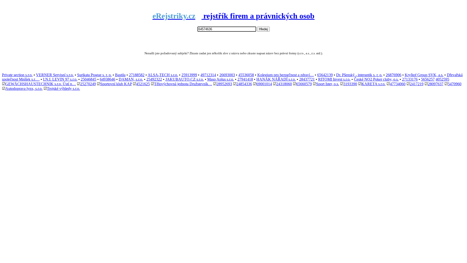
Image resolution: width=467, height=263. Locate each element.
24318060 (284, 84)
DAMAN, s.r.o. (131, 79)
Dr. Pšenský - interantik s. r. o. (359, 75)
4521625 (143, 84)
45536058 (246, 75)
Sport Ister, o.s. (327, 84)
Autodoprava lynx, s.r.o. (24, 88)
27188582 (136, 75)
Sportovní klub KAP (116, 84)
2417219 (416, 84)
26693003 (227, 75)
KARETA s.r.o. (373, 84)
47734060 (397, 84)
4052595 (442, 79)
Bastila (120, 75)
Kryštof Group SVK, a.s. (424, 75)
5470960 (454, 84)
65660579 (304, 84)
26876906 (393, 75)
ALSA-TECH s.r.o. (163, 75)
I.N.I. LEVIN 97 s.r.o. (60, 79)
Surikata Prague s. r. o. (94, 75)
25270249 (88, 84)
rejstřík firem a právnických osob (234, 15)
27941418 (245, 79)
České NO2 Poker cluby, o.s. (376, 79)
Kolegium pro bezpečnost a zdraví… (285, 75)
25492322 (154, 79)
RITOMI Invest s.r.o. (334, 79)
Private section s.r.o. (17, 75)
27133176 (410, 79)
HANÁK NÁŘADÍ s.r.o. (276, 79)
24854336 (244, 84)
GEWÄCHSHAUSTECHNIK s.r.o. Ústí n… (40, 84)
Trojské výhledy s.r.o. (63, 88)
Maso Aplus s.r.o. (220, 79)
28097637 (435, 84)
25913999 (189, 75)
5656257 (428, 79)
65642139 (325, 75)
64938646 (107, 79)
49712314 (208, 75)
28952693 (224, 84)
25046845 (88, 79)
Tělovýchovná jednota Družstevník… (183, 84)
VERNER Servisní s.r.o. (55, 75)
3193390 (350, 84)
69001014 (264, 84)
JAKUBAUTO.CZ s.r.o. (184, 79)
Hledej (263, 29)
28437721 (307, 79)
